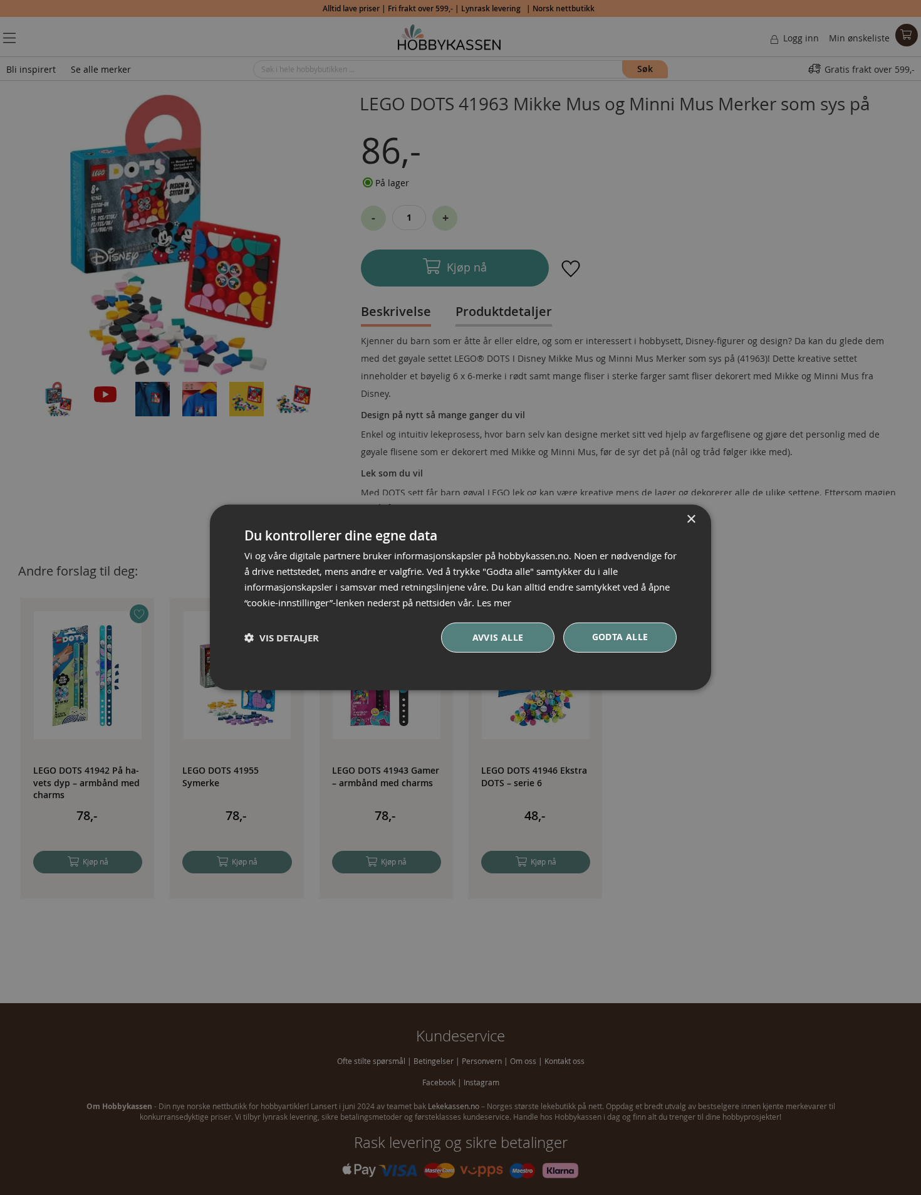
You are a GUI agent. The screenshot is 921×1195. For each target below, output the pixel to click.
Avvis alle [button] (498, 637)
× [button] (690, 519)
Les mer (494, 602)
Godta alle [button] (620, 637)
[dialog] (460, 597)
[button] (281, 638)
